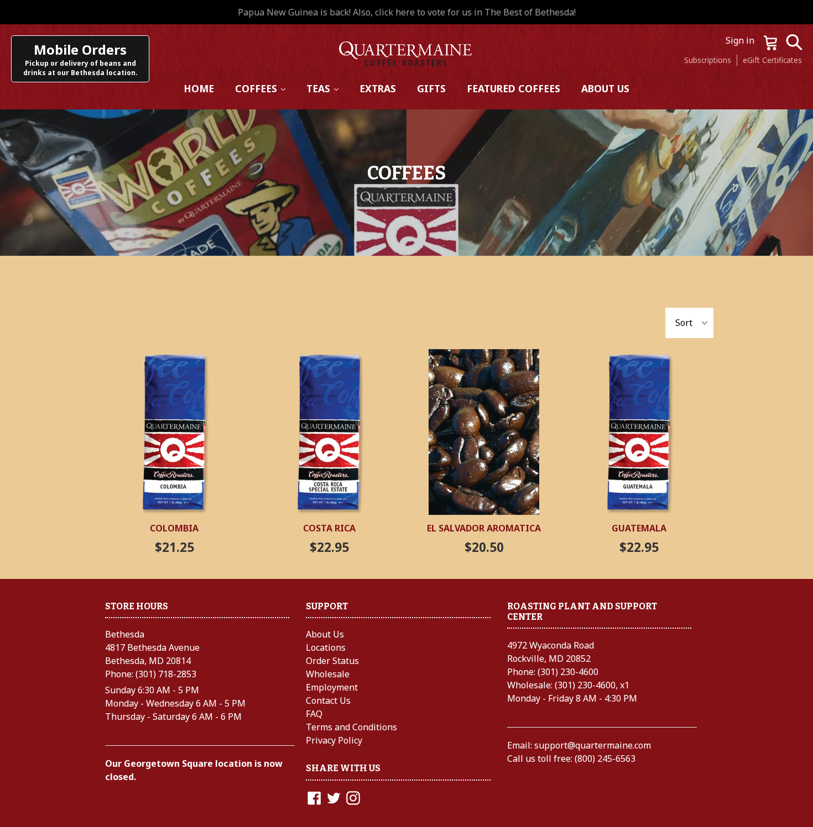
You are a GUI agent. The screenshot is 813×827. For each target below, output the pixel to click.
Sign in (741, 40)
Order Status (332, 661)
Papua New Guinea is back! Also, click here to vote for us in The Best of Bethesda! (407, 12)
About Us (605, 88)
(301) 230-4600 (568, 672)
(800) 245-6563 (605, 758)
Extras (377, 88)
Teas (327, 88)
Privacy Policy (334, 740)
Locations (326, 647)
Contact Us (328, 700)
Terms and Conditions (351, 727)
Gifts (431, 88)
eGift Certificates (772, 60)
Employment (332, 687)
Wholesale (328, 674)
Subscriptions (707, 60)
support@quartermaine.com (592, 745)
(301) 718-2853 (166, 674)
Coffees (265, 88)
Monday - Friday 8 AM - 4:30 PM (572, 698)
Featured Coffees (513, 88)
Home (199, 88)
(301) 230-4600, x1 (592, 685)
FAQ (314, 714)
